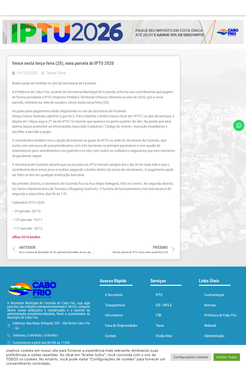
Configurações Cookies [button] (190, 357)
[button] (156, 8)
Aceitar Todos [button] (226, 357)
